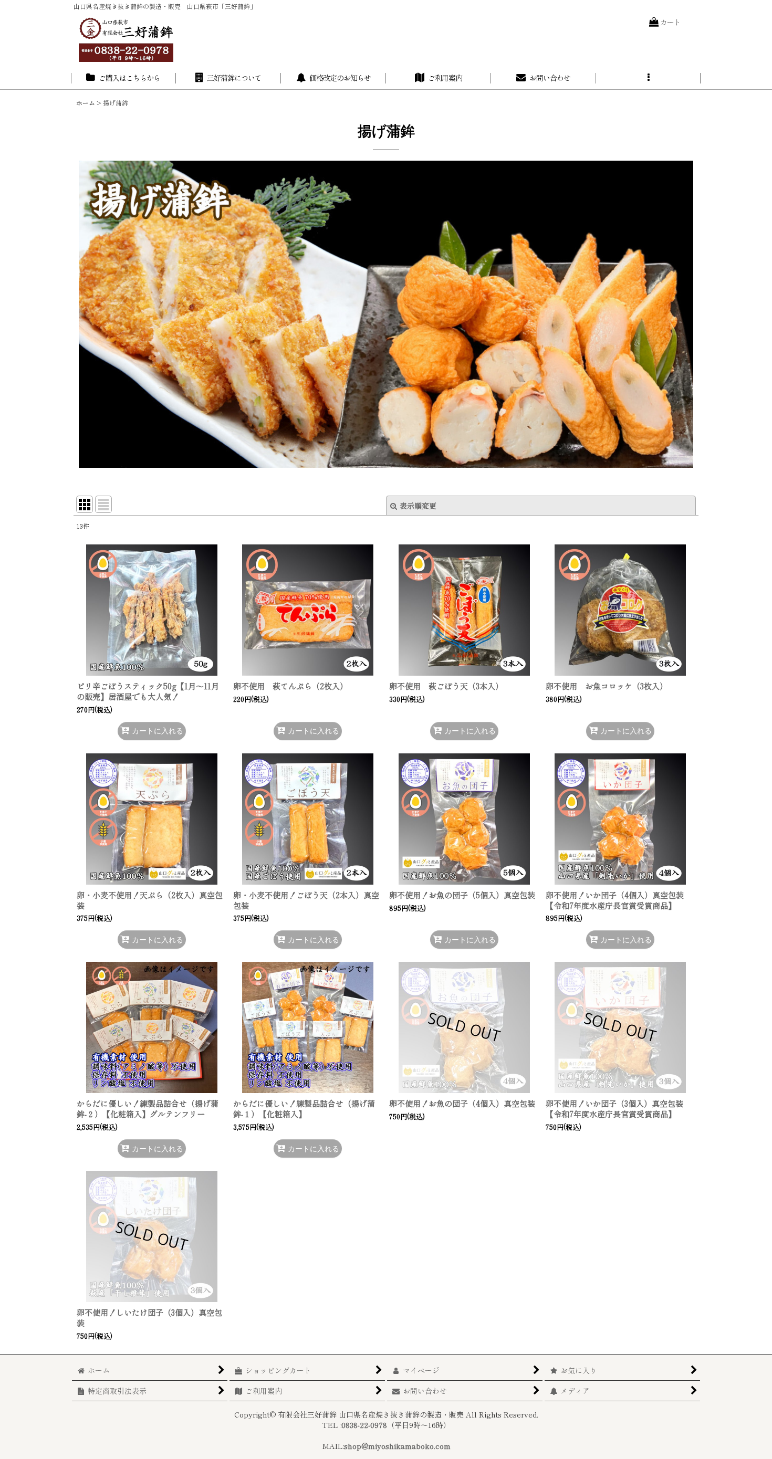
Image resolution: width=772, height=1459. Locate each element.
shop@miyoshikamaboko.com (397, 1446)
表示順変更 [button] (418, 505)
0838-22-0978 (364, 1425)
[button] (648, 78)
